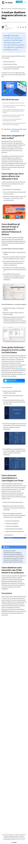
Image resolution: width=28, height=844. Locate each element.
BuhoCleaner (20, 368)
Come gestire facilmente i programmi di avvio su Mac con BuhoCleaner (13, 115)
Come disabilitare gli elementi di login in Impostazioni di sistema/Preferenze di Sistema (13, 111)
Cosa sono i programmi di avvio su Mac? (13, 103)
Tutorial (9, 8)
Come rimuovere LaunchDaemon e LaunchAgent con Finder (12, 119)
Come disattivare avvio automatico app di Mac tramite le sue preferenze (14, 123)
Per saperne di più (20, 839)
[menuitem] (18, 27)
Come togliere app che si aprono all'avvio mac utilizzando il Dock (13, 106)
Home (4, 8)
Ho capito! (14, 842)
